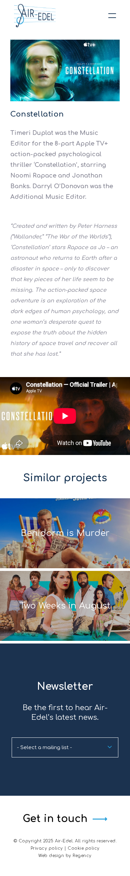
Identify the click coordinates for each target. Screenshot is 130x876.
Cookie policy (84, 848)
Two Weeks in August (65, 606)
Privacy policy (47, 848)
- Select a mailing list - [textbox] (44, 747)
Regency (82, 855)
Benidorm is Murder (65, 533)
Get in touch (55, 818)
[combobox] (65, 747)
